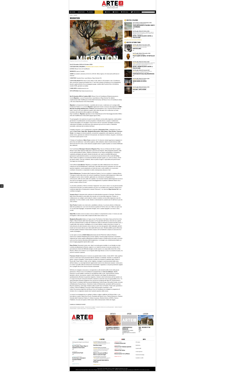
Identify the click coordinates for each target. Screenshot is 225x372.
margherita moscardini (77, 307)
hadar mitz (73, 308)
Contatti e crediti (139, 357)
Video (116, 12)
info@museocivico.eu (82, 88)
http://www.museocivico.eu (86, 91)
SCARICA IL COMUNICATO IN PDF (78, 304)
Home (73, 12)
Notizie (82, 12)
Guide (91, 12)
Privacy (109, 368)
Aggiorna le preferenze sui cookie (121, 368)
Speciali (125, 12)
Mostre (99, 12)
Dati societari (99, 368)
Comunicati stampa (140, 354)
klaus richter (91, 308)
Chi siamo (138, 342)
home (71, 15)
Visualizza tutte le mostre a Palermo (95, 66)
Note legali (105, 368)
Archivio (137, 12)
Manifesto (138, 345)
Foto (108, 12)
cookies (113, 368)
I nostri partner (139, 351)
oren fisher (118, 307)
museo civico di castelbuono (105, 307)
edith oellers (81, 308)
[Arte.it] (112, 3)
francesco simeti (90, 307)
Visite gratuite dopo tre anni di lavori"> (80, 344)
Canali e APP (138, 348)
